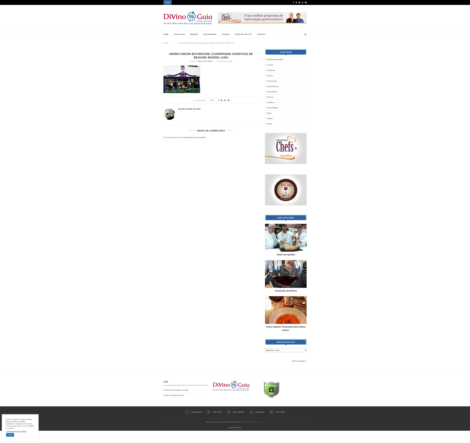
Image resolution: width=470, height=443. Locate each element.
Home (165, 43)
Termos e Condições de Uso (173, 395)
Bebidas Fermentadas (275, 59)
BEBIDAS (194, 34)
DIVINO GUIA (179, 34)
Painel (269, 113)
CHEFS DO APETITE (243, 34)
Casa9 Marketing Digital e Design (252, 422)
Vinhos (269, 124)
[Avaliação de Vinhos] (286, 261)
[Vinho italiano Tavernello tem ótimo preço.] (286, 297)
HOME (166, 34)
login (181, 137)
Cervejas (270, 65)
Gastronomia (272, 81)
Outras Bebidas (272, 107)
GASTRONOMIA (209, 34)
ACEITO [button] (10, 435)
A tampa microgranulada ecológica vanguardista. (191, 3)
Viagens (270, 118)
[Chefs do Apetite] (286, 225)
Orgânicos (271, 102)
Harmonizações (273, 86)
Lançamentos (272, 91)
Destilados (271, 70)
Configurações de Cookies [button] (16, 431)
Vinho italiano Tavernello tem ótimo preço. (286, 328)
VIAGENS (225, 34)
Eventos (270, 75)
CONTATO (261, 34)
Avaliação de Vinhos (286, 290)
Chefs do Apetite (285, 254)
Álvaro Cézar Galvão (205, 61)
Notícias (270, 97)
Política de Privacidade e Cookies (176, 390)
